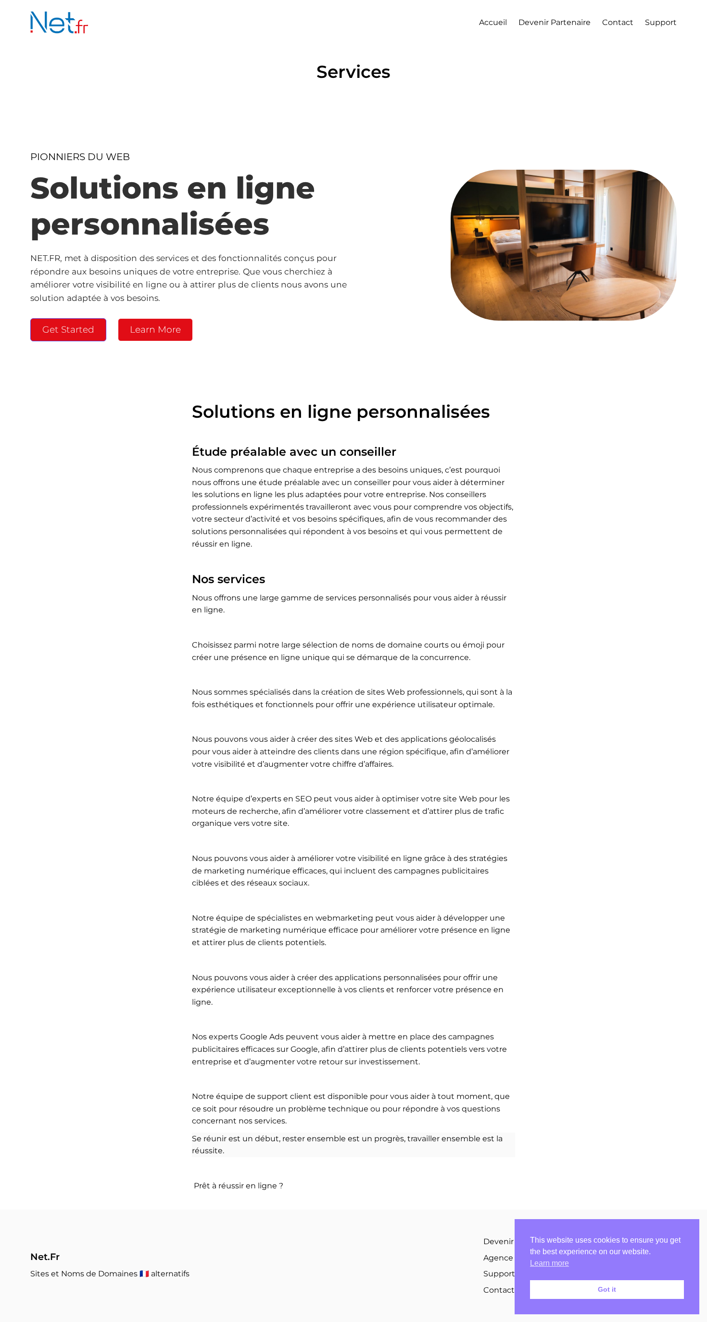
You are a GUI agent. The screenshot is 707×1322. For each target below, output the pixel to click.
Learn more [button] (549, 1263)
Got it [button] (607, 1289)
